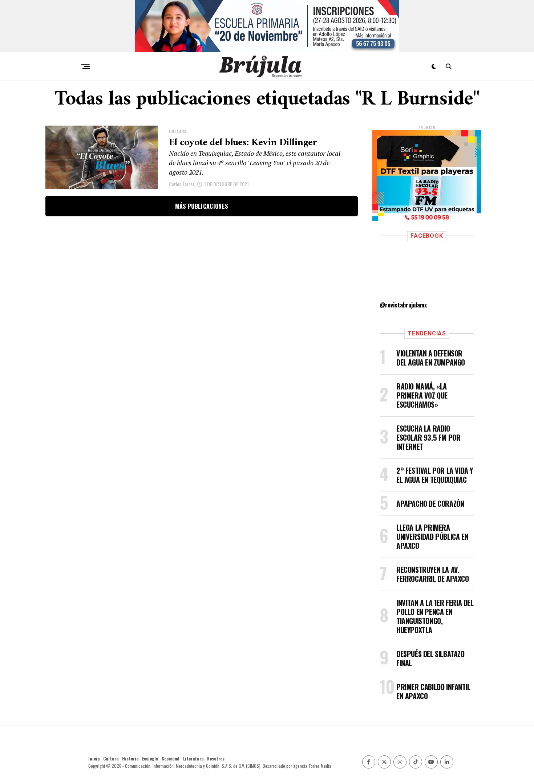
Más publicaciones (201, 206)
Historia (130, 758)
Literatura (193, 758)
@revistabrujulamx (403, 305)
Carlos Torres (182, 184)
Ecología (150, 758)
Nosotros (215, 758)
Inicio (94, 758)
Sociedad (170, 758)
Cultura (110, 758)
